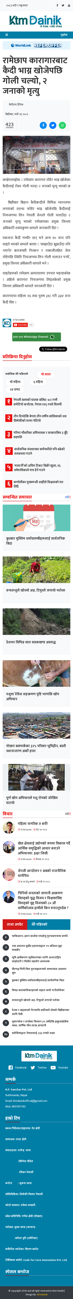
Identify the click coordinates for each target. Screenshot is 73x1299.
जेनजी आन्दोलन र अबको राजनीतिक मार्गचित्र (42, 873)
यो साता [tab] (46, 374)
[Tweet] (52, 125)
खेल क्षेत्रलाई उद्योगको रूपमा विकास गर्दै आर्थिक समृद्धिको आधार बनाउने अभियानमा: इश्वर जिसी (44, 848)
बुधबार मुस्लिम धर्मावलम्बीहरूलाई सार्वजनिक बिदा (35, 541)
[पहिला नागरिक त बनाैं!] (10, 827)
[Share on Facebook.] (43, 125)
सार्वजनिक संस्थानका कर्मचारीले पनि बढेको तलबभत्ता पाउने (39, 451)
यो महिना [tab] (15, 382)
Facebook (21, 1067)
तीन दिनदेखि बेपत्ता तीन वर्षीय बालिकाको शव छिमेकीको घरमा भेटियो (40, 418)
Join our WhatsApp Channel (31, 336)
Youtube (62, 1067)
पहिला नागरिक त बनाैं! (33, 824)
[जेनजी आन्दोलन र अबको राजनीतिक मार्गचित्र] (10, 874)
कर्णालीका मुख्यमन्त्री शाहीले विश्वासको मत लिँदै (38, 484)
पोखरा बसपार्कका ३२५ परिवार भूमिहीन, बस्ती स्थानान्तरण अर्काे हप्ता (36, 748)
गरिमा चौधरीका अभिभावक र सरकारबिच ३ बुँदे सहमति (40, 435)
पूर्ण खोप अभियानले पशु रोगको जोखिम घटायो (32, 800)
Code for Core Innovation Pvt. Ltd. (45, 1260)
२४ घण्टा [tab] (15, 389)
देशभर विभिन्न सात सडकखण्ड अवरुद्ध (31, 642)
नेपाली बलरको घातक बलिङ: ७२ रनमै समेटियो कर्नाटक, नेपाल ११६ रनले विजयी (37, 402)
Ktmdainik (42, 1294)
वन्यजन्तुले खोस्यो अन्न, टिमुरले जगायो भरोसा (35, 590)
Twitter (42, 1067)
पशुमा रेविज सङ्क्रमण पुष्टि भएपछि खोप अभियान (32, 696)
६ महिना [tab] (38, 382)
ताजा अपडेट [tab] (15, 925)
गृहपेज (64, 35)
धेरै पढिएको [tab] (39, 925)
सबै (67, 497)
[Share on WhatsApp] (62, 125)
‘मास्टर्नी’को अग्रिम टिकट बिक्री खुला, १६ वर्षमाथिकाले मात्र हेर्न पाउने (37, 468)
